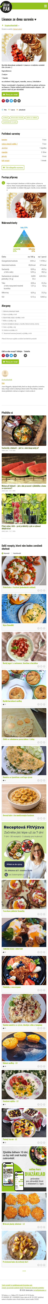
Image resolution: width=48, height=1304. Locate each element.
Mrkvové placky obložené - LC (14, 1224)
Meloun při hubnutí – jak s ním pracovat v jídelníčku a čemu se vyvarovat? (24, 487)
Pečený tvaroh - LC (10, 1139)
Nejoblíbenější (17, 553)
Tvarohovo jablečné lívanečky (13, 911)
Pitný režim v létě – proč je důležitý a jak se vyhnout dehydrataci (21, 527)
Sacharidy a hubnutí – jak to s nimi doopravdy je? (20, 448)
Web (3, 383)
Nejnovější (6, 553)
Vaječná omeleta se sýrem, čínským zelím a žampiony (22, 1025)
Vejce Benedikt (8, 625)
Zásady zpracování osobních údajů (12, 1287)
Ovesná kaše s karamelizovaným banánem (18, 815)
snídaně (5, 117)
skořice (4, 148)
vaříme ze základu (31, 117)
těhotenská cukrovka (17, 117)
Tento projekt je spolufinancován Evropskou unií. (17, 1285)
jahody (4, 156)
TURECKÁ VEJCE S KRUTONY (13, 949)
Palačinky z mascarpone (12, 987)
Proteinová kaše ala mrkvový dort (15, 1261)
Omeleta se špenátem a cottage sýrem (17, 777)
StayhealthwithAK (11, 25)
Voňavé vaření (17, 29)
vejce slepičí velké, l (9, 144)
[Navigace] (45, 6)
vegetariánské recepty (9, 122)
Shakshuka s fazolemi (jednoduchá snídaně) (19, 587)
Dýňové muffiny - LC (10, 1063)
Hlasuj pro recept (10, 94)
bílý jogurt (5, 161)
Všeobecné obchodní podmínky (34, 1287)
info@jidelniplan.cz (40, 1290)
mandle (4, 152)
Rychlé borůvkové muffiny (12, 701)
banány (4, 140)
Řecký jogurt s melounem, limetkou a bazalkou (20, 663)
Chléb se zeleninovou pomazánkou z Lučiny (18, 739)
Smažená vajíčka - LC (10, 1101)
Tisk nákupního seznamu (13, 167)
